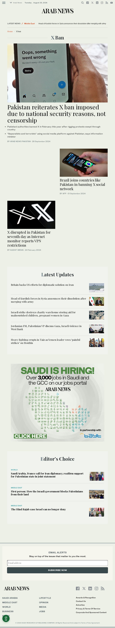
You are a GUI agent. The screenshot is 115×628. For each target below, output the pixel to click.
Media (42, 607)
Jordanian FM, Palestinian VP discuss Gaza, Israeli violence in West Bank (46, 327)
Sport (6, 616)
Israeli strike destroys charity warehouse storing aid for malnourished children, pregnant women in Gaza (43, 314)
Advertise (80, 605)
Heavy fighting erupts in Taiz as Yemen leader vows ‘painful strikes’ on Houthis (45, 341)
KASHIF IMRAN (17, 250)
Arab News (17, 3)
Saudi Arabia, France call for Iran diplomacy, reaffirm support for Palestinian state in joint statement (47, 475)
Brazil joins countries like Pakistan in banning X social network (82, 184)
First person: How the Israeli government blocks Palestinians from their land (47, 493)
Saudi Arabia (10, 598)
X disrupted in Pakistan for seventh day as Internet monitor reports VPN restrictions (29, 238)
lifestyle (45, 598)
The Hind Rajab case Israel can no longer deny (38, 509)
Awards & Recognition (86, 597)
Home (10, 31)
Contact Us (81, 601)
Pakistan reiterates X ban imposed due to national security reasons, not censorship (56, 113)
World (14, 470)
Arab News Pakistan (20, 141)
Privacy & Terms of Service (88, 609)
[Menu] (3, 2)
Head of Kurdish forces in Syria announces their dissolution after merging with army (68, 24)
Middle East (29, 23)
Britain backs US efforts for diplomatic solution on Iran (42, 284)
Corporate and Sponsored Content (91, 612)
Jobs (42, 611)
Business (7, 611)
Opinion (43, 602)
